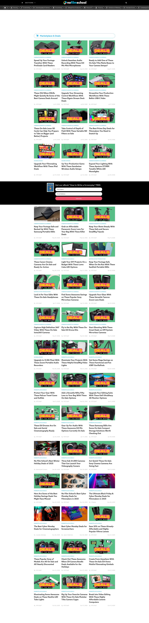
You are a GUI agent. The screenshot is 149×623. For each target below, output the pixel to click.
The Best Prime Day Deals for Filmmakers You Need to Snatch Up (102, 131)
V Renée (93, 502)
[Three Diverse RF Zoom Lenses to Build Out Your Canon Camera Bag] (102, 617)
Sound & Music (38, 160)
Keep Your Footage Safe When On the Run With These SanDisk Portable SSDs (102, 264)
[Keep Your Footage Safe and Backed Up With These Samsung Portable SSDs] (47, 214)
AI (7, 7)
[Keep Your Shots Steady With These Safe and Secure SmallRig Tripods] (102, 214)
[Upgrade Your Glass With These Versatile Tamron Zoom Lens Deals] (102, 282)
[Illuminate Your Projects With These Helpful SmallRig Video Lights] (74, 347)
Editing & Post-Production (74, 7)
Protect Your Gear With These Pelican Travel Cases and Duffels (45, 395)
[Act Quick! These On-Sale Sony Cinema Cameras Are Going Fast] (102, 448)
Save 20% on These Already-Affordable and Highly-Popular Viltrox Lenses (101, 529)
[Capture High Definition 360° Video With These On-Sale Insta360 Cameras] (47, 314)
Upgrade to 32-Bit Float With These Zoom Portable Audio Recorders (46, 362)
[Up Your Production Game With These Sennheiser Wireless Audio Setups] (74, 151)
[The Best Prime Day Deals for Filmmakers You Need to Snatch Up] (102, 115)
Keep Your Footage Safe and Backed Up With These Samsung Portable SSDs (46, 229)
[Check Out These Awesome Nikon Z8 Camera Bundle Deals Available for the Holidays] (74, 546)
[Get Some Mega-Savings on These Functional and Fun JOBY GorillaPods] (102, 347)
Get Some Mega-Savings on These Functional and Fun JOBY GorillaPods (101, 362)
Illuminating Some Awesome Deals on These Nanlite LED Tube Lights (46, 597)
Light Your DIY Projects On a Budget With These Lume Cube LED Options (73, 264)
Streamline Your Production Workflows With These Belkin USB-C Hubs (101, 95)
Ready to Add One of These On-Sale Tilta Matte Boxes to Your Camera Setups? (101, 63)
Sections (29, 3)
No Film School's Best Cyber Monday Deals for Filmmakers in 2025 (73, 496)
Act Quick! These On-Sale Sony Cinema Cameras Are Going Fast (100, 463)
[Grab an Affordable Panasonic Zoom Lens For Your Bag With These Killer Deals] (74, 214)
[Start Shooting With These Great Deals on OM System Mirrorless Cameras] (102, 314)
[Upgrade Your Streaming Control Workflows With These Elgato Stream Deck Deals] (74, 80)
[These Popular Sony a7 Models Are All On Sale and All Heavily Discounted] (47, 546)
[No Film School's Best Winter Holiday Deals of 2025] (47, 448)
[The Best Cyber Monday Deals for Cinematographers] (47, 513)
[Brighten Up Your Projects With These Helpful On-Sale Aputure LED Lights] (47, 617)
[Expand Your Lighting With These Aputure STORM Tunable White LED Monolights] (102, 151)
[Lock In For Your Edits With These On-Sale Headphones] (47, 282)
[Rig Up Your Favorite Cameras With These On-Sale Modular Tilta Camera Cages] (74, 581)
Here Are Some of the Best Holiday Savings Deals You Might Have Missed (45, 496)
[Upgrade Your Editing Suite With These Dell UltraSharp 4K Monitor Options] (102, 380)
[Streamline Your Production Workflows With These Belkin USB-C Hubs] (102, 80)
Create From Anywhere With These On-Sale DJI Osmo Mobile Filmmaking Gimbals (101, 561)
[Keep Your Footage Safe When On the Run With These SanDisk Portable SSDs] (102, 249)
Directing (15, 7)
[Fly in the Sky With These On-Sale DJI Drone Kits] (74, 314)
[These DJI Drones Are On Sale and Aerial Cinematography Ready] (47, 413)
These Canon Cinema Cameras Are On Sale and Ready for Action (45, 264)
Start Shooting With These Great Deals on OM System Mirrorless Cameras (101, 330)
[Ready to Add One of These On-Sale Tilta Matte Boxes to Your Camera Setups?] (102, 47)
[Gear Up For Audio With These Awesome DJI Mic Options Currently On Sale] (74, 413)
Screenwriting (26, 7)
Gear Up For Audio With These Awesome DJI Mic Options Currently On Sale (73, 428)
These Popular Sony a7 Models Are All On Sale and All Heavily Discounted (46, 561)
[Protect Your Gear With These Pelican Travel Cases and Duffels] (47, 380)
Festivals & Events (130, 7)
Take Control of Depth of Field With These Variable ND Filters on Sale (74, 131)
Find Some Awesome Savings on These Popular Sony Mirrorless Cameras (74, 297)
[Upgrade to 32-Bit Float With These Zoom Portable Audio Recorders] (47, 347)
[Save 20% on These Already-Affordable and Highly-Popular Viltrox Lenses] (102, 513)
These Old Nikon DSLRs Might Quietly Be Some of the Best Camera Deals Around (47, 95)
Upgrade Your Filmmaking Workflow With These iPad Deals (46, 166)
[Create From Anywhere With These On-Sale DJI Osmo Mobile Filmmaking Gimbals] (102, 546)
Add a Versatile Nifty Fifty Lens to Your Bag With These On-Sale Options (74, 395)
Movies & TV (89, 7)
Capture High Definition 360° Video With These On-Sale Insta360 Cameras (46, 330)
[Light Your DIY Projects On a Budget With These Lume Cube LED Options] (74, 249)
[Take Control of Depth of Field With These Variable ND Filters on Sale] (74, 115)
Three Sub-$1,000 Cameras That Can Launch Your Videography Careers (73, 463)
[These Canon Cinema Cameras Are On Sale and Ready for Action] (47, 249)
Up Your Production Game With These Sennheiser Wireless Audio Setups (72, 166)
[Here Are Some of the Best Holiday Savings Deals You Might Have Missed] (47, 481)
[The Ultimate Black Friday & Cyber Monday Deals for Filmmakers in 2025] (102, 481)
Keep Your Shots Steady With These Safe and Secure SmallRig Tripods (102, 229)
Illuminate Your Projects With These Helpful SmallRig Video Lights (74, 362)
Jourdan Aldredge (41, 535)
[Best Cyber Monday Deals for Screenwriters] (74, 513)
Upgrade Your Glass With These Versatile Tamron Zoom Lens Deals (100, 297)
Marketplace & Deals (67, 259)
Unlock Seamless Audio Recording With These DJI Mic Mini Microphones (72, 63)
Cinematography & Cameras (43, 7)
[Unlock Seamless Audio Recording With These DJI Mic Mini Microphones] (74, 47)
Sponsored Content (41, 469)
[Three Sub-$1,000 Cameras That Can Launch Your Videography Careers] (74, 448)
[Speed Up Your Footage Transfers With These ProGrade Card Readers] (47, 47)
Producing (100, 7)
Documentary (58, 7)
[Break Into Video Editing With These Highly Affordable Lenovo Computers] (102, 581)
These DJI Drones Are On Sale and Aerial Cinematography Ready (45, 428)
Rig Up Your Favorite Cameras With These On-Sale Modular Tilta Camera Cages (74, 597)
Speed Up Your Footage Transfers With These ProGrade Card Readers (44, 63)
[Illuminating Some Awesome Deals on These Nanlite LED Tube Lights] (47, 581)
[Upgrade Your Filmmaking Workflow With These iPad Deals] (47, 151)
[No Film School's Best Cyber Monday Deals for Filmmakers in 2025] (74, 481)
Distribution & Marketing (114, 7)
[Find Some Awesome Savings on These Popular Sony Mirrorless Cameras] (74, 282)
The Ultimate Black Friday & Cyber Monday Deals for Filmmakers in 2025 (101, 496)
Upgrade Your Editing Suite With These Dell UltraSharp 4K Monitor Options (101, 395)
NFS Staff (39, 69)
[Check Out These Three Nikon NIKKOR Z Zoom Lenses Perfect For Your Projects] (74, 617)
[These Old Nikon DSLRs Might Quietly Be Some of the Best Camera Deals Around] (47, 80)
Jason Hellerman (68, 535)
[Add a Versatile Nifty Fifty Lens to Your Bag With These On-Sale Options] (74, 380)
